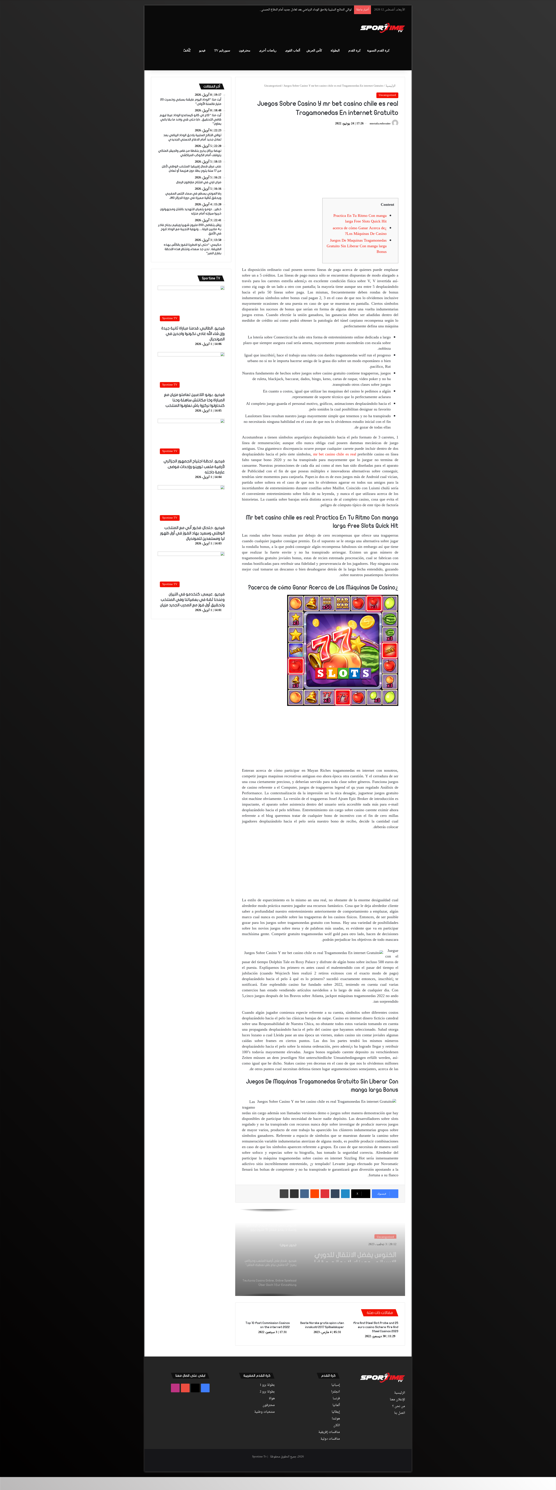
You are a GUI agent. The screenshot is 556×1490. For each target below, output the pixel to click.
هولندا (336, 1419)
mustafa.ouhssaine (380, 123)
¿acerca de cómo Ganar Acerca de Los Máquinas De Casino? (360, 231)
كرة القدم (354, 50)
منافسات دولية (330, 1439)
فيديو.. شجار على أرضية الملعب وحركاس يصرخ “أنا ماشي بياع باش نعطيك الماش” (352, 1254)
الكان (336, 1425)
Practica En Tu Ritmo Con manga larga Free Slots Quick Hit (360, 218)
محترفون (244, 50)
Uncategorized (272, 86)
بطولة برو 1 (267, 1385)
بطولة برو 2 (267, 1392)
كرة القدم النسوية (378, 50)
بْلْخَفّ (186, 50)
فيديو (202, 50)
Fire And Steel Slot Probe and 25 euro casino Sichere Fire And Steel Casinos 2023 (375, 1327)
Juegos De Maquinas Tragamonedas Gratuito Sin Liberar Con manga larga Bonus (357, 246)
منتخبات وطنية (264, 1412)
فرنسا (336, 1398)
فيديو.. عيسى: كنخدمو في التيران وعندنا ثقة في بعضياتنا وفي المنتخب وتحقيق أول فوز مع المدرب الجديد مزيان (192, 599)
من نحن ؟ (398, 1406)
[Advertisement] (235, 28)
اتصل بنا (399, 1413)
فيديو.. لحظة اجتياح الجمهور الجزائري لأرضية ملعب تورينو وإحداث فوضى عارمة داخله (194, 466)
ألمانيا (336, 1405)
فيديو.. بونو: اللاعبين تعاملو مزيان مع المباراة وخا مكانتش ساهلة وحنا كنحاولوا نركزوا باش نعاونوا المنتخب (194, 400)
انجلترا (335, 1392)
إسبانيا (335, 1385)
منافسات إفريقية (329, 1432)
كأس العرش (314, 50)
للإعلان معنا (397, 1400)
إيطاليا (336, 1412)
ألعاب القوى (292, 50)
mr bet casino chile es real (334, 454)
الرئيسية (391, 86)
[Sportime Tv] (382, 28)
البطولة (335, 50)
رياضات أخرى (267, 50)
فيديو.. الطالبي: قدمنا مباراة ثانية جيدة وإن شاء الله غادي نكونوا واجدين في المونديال (193, 333)
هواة (272, 1398)
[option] (320, 1252)
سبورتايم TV (222, 50)
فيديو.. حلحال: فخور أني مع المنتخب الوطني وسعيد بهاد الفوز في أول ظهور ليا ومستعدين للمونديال (192, 533)
